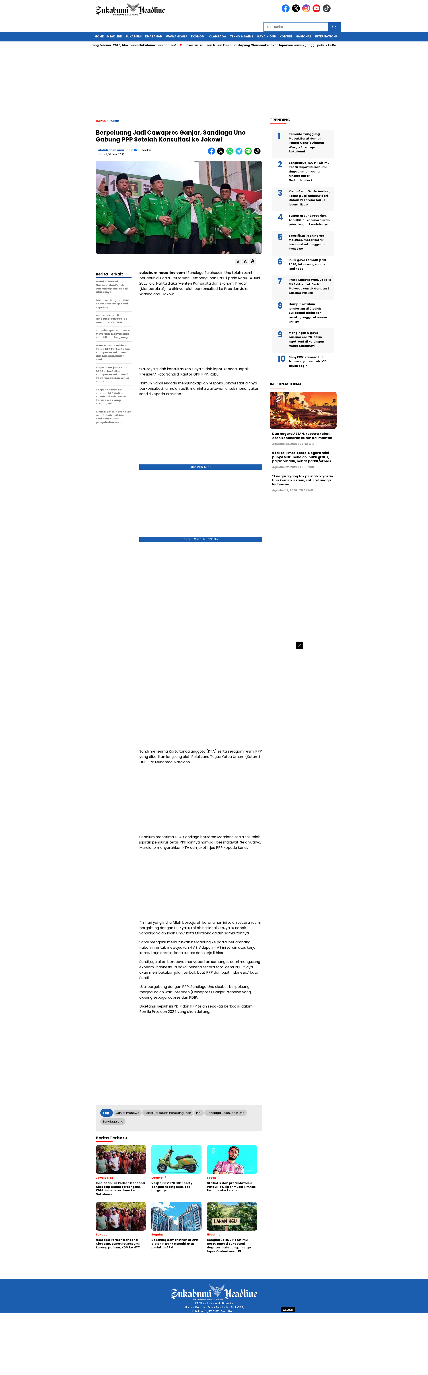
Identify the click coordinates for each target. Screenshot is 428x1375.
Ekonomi (198, 36)
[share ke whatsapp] (230, 153)
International (327, 36)
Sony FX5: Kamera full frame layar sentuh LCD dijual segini (308, 361)
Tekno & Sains (241, 36)
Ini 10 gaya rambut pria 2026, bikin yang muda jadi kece (307, 264)
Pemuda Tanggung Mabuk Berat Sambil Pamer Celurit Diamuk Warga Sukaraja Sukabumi (306, 143)
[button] (238, 262)
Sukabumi (133, 36)
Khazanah (153, 36)
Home (99, 36)
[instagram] (307, 11)
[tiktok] (327, 11)
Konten (286, 36)
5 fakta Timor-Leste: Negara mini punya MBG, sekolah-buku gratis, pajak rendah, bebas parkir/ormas (301, 457)
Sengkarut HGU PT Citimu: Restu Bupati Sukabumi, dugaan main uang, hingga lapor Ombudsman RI (309, 171)
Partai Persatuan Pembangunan (167, 1113)
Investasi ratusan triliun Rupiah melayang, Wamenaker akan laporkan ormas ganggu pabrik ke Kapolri (238, 45)
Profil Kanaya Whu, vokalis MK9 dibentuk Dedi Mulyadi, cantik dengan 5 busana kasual (310, 286)
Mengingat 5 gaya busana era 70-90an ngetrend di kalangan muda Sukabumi (306, 339)
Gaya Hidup (266, 36)
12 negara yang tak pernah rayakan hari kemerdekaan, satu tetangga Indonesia (302, 480)
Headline (114, 36)
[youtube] (317, 11)
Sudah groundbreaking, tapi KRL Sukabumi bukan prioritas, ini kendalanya (309, 219)
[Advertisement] (214, 1344)
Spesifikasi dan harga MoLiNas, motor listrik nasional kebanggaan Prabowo (307, 242)
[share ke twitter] (221, 153)
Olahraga (217, 36)
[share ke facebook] (212, 153)
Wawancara (176, 36)
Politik (114, 121)
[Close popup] (299, 645)
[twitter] (296, 11)
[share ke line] (249, 153)
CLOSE (288, 1309)
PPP (199, 1113)
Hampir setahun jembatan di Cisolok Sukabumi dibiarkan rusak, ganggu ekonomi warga (308, 313)
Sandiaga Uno (113, 1121)
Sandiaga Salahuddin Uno (226, 1113)
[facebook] (286, 11)
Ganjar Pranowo (127, 1113)
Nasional (303, 36)
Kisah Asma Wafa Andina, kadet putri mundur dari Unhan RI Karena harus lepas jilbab (309, 198)
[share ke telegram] (240, 153)
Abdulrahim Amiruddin (115, 150)
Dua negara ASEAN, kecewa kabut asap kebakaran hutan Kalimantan (302, 435)
